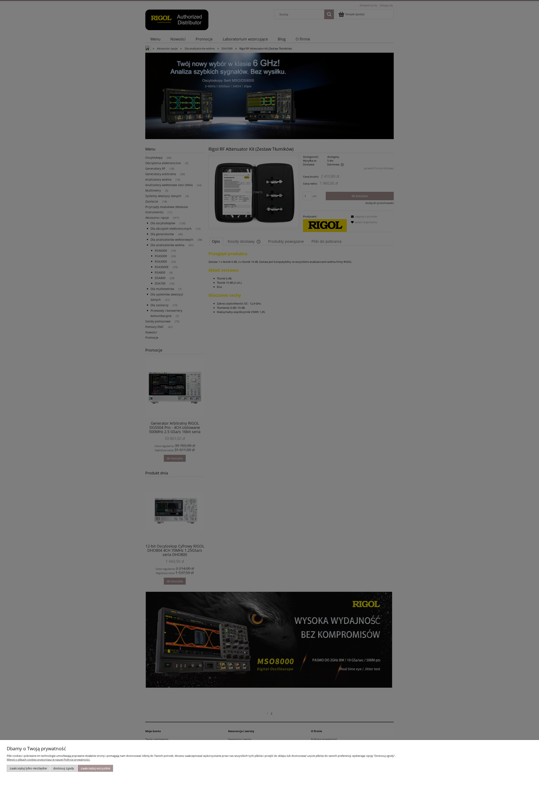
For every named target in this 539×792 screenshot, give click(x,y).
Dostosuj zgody (63, 768)
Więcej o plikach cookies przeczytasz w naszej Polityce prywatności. (48, 759)
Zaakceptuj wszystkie (95, 768)
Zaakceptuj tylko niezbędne (28, 768)
